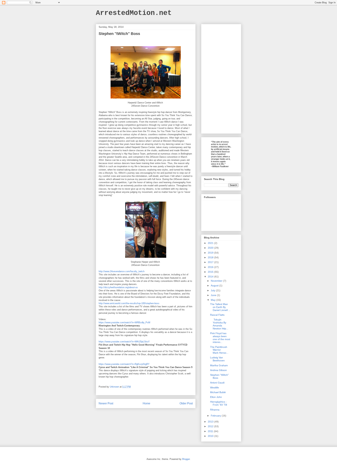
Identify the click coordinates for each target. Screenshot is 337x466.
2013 (211, 421)
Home (146, 403)
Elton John (216, 397)
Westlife (214, 387)
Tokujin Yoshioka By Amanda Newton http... (219, 324)
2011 (211, 431)
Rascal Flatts (217, 314)
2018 (211, 257)
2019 (211, 252)
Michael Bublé (218, 392)
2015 (211, 271)
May (213, 299)
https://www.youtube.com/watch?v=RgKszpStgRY (124, 364)
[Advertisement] (221, 78)
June (214, 295)
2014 (211, 276)
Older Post (186, 403)
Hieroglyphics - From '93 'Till (218, 403)
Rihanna (214, 409)
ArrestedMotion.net (134, 13)
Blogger (186, 459)
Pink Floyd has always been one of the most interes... (220, 337)
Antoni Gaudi (217, 382)
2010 (211, 436)
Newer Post (106, 403)
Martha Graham (219, 365)
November (217, 280)
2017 (211, 262)
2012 (211, 426)
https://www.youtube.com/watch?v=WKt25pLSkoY (124, 341)
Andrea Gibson (218, 370)
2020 (211, 247)
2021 (211, 243)
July (213, 290)
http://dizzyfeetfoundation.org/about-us (118, 287)
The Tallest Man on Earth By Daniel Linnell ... (220, 307)
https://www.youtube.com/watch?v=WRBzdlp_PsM (124, 322)
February (216, 415)
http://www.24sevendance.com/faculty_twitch (121, 271)
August (215, 285)
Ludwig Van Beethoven (217, 359)
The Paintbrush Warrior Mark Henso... (219, 350)
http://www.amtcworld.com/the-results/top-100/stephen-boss (129, 303)
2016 (211, 267)
